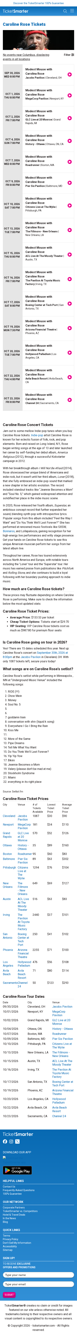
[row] (38, 74)
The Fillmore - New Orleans (23, 889)
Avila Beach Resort (22, 974)
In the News (9, 1218)
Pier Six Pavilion (23, 860)
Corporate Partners (14, 1207)
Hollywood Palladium (24, 963)
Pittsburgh (9, 867)
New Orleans (8, 885)
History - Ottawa (23, 847)
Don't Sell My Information (17, 1242)
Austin (7, 899)
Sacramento (10, 983)
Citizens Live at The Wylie (62, 1045)
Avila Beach (7, 972)
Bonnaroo (9, 531)
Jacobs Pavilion (31, 657)
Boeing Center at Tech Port (23, 939)
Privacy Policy (10, 1239)
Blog (5, 1221)
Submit (9, 1294)
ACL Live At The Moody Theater (23, 904)
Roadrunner (25, 854)
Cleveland (9, 816)
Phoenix (8, 950)
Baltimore (9, 859)
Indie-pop (37, 435)
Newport (8, 824)
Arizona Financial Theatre (23, 953)
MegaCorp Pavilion (24, 826)
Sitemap (8, 1250)
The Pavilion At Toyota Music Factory (24, 922)
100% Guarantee (12, 1193)
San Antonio (7, 935)
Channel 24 (59, 1116)
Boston (7, 854)
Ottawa (7, 845)
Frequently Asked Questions (19, 1190)
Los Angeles (8, 963)
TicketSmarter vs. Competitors (20, 1211)
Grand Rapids (7, 834)
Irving (6, 914)
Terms (6, 1235)
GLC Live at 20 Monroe (23, 836)
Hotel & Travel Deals (14, 1214)
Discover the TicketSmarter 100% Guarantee (38, 3)
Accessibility (10, 1246)
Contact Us (9, 1186)
